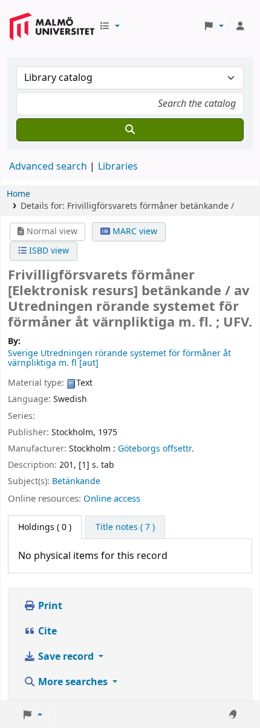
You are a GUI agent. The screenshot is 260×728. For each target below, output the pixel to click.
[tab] (125, 528)
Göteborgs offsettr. (156, 448)
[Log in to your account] (240, 26)
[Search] (130, 129)
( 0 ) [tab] (44, 527)
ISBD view (48, 250)
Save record (66, 657)
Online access (111, 498)
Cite (46, 631)
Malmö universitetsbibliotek (52, 22)
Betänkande (76, 481)
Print (49, 606)
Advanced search (48, 166)
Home (18, 194)
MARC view (133, 231)
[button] (109, 26)
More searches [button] (73, 682)
